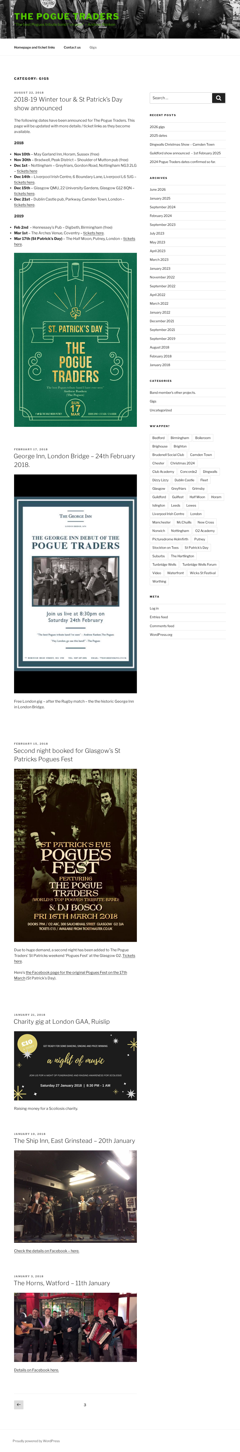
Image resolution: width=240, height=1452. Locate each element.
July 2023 (157, 233)
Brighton (180, 446)
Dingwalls (210, 472)
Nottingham (180, 531)
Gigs (93, 47)
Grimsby (198, 488)
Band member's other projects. (173, 392)
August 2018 (159, 347)
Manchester (161, 522)
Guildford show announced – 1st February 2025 (185, 153)
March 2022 (159, 303)
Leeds (175, 505)
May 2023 (157, 242)
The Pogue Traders (67, 16)
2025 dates (158, 135)
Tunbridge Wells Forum (199, 564)
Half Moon (197, 497)
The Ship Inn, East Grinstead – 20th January (74, 1140)
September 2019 (162, 339)
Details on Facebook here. (36, 1370)
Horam (216, 497)
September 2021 (162, 330)
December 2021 (162, 321)
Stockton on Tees (165, 548)
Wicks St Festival (203, 573)
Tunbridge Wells (164, 564)
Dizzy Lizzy (160, 480)
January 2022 (160, 312)
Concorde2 (188, 472)
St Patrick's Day (196, 548)
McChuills (184, 522)
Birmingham (180, 438)
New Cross (206, 522)
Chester (158, 463)
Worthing (159, 581)
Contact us (72, 47)
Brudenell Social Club (168, 455)
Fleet (204, 480)
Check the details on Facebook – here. (46, 1251)
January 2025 (160, 198)
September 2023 (163, 225)
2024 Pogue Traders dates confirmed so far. (183, 162)
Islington (158, 505)
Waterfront (175, 573)
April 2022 (157, 295)
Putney (199, 539)
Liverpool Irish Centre (168, 514)
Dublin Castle (184, 480)
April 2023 (157, 251)
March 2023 (159, 260)
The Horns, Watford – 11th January (62, 1283)
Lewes (191, 505)
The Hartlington (182, 556)
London (196, 514)
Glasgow (158, 488)
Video (156, 573)
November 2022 (162, 277)
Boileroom (203, 438)
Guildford (159, 497)
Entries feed (159, 617)
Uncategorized (161, 410)
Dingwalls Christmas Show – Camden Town (182, 144)
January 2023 (160, 268)
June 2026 (158, 189)
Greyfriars (178, 488)
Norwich (158, 531)
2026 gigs (157, 127)
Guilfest (178, 497)
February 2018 (161, 356)
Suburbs (158, 556)
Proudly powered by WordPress (36, 1441)
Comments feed (162, 626)
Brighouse (160, 446)
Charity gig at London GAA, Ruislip (62, 1021)
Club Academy (163, 472)
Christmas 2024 (182, 463)
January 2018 (160, 365)
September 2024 (163, 207)
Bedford (158, 438)
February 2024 (161, 216)
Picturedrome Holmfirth (170, 539)
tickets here (27, 171)
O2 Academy (205, 531)
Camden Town (201, 455)
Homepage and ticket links (34, 47)
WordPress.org (161, 635)
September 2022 (162, 286)
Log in (154, 608)
